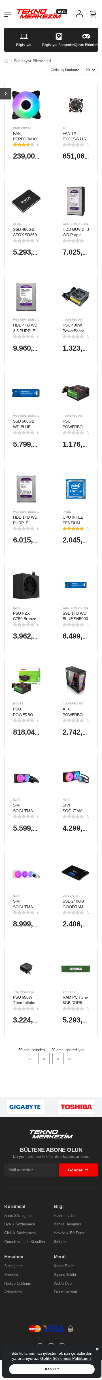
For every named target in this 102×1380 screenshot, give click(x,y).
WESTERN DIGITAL (76, 223)
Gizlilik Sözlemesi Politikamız (66, 1358)
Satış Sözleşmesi (18, 1215)
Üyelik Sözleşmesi (19, 1224)
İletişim (60, 1242)
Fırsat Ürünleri (65, 1292)
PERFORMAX (22, 127)
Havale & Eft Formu (70, 1233)
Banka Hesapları (67, 1224)
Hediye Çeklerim (17, 1283)
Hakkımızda (64, 1215)
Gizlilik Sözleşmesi (20, 1233)
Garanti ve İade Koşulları (24, 1242)
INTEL (67, 511)
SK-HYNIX (69, 991)
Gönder (75, 1170)
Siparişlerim (14, 1266)
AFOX (17, 223)
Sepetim (11, 1275)
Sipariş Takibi (65, 1275)
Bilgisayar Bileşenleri (32, 61)
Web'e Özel (63, 1283)
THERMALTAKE (23, 991)
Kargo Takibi (64, 1266)
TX (64, 127)
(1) (88, 528)
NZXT (16, 607)
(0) (88, 145)
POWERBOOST (73, 319)
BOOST (18, 703)
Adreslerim (13, 1292)
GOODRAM (70, 895)
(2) (38, 145)
